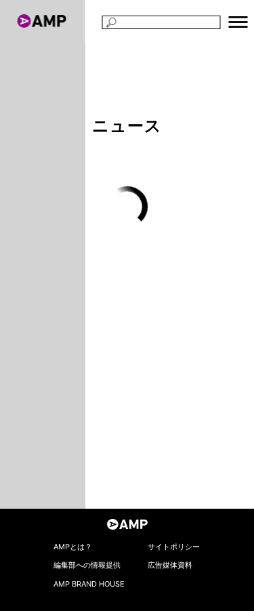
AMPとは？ (73, 546)
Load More (127, 207)
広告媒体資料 (170, 565)
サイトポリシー (174, 546)
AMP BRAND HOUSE (89, 584)
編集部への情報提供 (87, 565)
